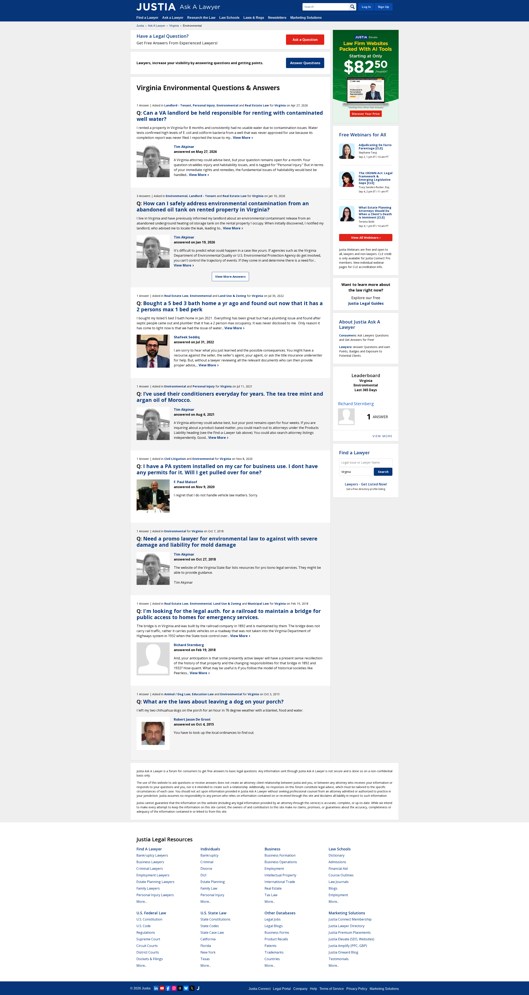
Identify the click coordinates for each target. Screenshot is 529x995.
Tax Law (270, 895)
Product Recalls (276, 939)
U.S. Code (143, 926)
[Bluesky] (185, 988)
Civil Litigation (175, 459)
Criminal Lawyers (149, 868)
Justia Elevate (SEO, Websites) (351, 939)
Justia (140, 25)
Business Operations (280, 862)
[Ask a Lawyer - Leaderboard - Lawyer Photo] (346, 416)
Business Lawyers (150, 862)
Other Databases (279, 912)
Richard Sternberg (356, 403)
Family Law (208, 888)
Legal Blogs (273, 926)
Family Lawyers (148, 888)
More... (141, 901)
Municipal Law (258, 603)
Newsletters (277, 17)
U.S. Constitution (149, 919)
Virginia (174, 25)
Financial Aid (338, 868)
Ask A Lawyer (156, 25)
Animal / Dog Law (177, 694)
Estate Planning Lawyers (155, 881)
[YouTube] (162, 988)
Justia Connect (259, 988)
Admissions (337, 862)
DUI (203, 875)
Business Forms (276, 932)
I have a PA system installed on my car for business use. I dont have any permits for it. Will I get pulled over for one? (227, 469)
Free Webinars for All (362, 134)
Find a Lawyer (147, 17)
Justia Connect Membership (350, 919)
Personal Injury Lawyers (155, 895)
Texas (205, 959)
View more (382, 436)
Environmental (227, 105)
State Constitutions (215, 919)
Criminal (206, 862)
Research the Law (201, 17)
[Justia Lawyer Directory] (197, 988)
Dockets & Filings (149, 959)
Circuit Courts (147, 945)
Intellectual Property (280, 875)
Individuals (210, 848)
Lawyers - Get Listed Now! (366, 484)
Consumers (347, 335)
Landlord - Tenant (177, 105)
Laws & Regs (253, 17)
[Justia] (156, 7)
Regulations (145, 932)
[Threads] (180, 988)
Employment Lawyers (152, 875)
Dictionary (336, 855)
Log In (366, 6)
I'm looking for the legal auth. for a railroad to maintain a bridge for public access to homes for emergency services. (229, 614)
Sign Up (383, 6)
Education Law (203, 694)
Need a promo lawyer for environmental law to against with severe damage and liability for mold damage (227, 541)
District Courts (147, 952)
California (208, 939)
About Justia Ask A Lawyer (359, 324)
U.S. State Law (213, 912)
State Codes (209, 926)
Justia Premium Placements (350, 932)
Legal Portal (282, 988)
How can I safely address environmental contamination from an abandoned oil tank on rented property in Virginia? (223, 206)
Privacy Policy (356, 988)
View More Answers (230, 276)
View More (242, 137)
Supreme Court (148, 939)
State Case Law (212, 932)
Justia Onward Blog (343, 952)
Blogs (333, 888)
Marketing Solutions (306, 17)
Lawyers (345, 347)
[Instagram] (174, 988)
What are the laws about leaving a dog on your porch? (213, 701)
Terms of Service (331, 988)
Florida (205, 945)
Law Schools (229, 17)
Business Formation (279, 855)
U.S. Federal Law (151, 912)
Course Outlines (341, 875)
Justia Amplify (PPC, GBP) (348, 945)
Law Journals (339, 881)
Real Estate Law (257, 105)
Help (313, 988)
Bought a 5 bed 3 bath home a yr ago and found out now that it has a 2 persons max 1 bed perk (230, 306)
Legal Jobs (272, 919)
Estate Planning (212, 881)
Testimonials (339, 959)
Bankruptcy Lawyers (152, 855)
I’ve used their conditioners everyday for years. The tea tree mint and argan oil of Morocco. (230, 396)
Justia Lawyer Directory (347, 926)
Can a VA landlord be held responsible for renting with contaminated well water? (230, 115)
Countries (272, 959)
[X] (191, 988)
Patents (270, 945)
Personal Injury (204, 105)
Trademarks (274, 952)
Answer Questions (305, 63)
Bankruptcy (209, 855)
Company (300, 988)
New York (208, 952)
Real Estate (273, 888)
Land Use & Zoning (232, 296)
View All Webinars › (366, 237)
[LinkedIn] (156, 988)
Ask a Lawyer (173, 17)
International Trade (279, 881)
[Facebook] (168, 988)
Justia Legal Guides (366, 303)
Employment (274, 868)
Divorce (206, 868)
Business (272, 848)
